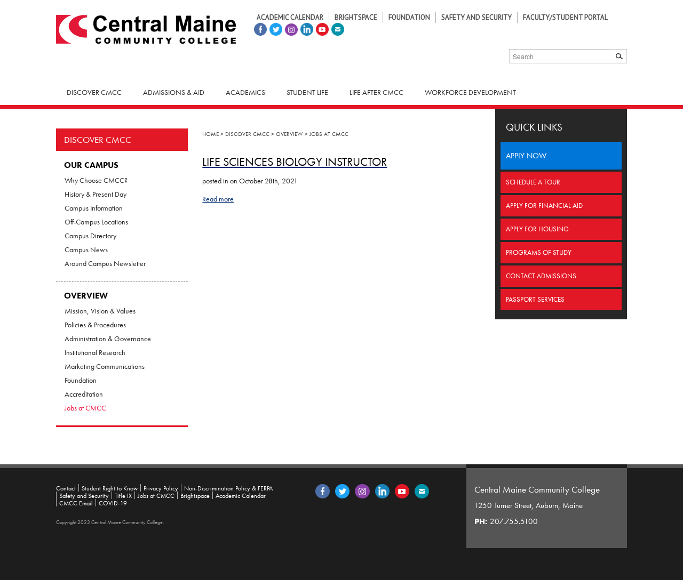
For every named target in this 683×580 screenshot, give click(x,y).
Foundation (409, 17)
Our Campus (91, 165)
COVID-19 (113, 503)
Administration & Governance (108, 338)
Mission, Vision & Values (100, 311)
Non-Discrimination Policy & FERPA (228, 488)
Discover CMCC (97, 140)
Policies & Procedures (95, 324)
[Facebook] (259, 28)
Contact (66, 488)
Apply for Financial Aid (544, 205)
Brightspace (356, 17)
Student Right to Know (110, 488)
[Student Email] (336, 28)
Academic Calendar (290, 17)
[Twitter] (274, 28)
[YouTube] (321, 28)
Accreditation (84, 394)
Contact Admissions (541, 275)
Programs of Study (538, 252)
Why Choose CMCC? (96, 180)
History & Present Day (95, 194)
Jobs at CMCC (85, 408)
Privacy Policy (161, 488)
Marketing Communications (105, 366)
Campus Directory (90, 235)
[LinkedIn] (305, 28)
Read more (218, 199)
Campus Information (94, 208)
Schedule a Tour (533, 182)
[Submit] (619, 56)
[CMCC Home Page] (146, 28)
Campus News (86, 249)
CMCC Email (76, 503)
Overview (86, 295)
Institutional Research (95, 352)
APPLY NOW (526, 155)
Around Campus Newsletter (105, 263)
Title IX (123, 496)
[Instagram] (290, 28)
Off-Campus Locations (96, 222)
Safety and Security (476, 17)
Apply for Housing (537, 228)
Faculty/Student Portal (565, 17)
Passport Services (535, 299)
